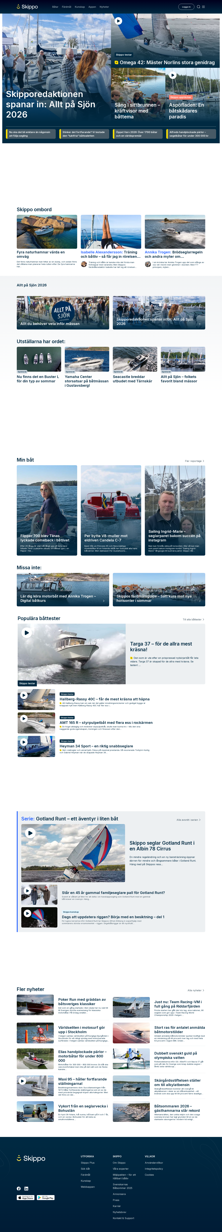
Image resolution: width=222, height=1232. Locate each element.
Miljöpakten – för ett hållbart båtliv (124, 1176)
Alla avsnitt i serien (187, 819)
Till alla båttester (192, 619)
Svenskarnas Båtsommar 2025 (122, 1186)
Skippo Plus (88, 1162)
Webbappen (88, 1186)
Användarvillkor (154, 1162)
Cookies (149, 1174)
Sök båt (85, 1168)
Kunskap (80, 6)
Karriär (117, 1206)
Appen (92, 6)
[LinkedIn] (26, 1189)
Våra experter (121, 1168)
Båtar (55, 6)
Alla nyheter (195, 990)
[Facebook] (19, 1189)
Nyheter (104, 6)
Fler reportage (193, 460)
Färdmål (66, 6)
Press (116, 1200)
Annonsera (119, 1194)
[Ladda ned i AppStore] (25, 1197)
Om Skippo (119, 1162)
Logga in (186, 7)
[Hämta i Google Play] (46, 1197)
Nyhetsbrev (119, 1212)
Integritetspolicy (154, 1168)
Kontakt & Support (123, 1218)
